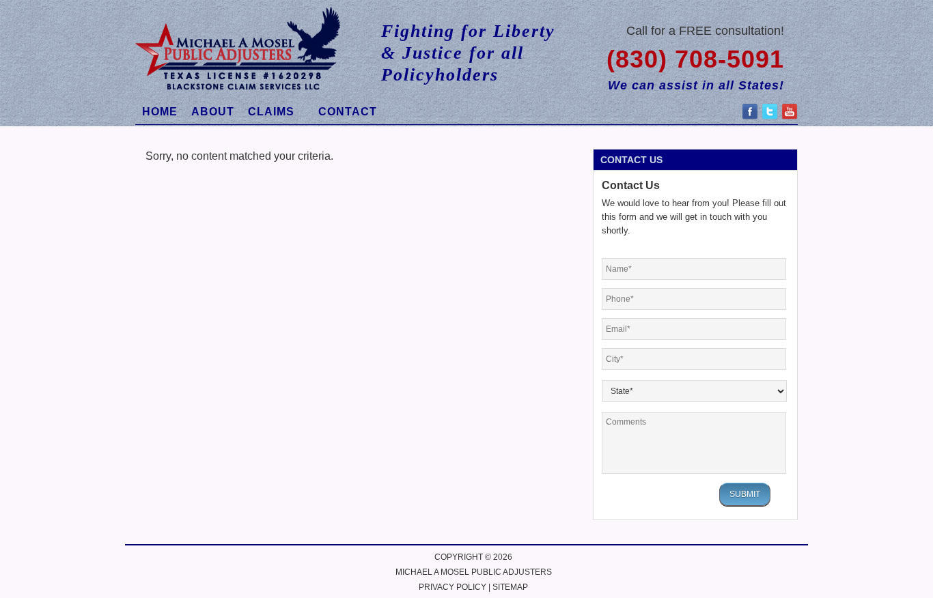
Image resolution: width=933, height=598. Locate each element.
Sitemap (510, 587)
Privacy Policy (452, 587)
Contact (347, 111)
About (212, 111)
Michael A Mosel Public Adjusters (473, 572)
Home (160, 111)
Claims (267, 114)
